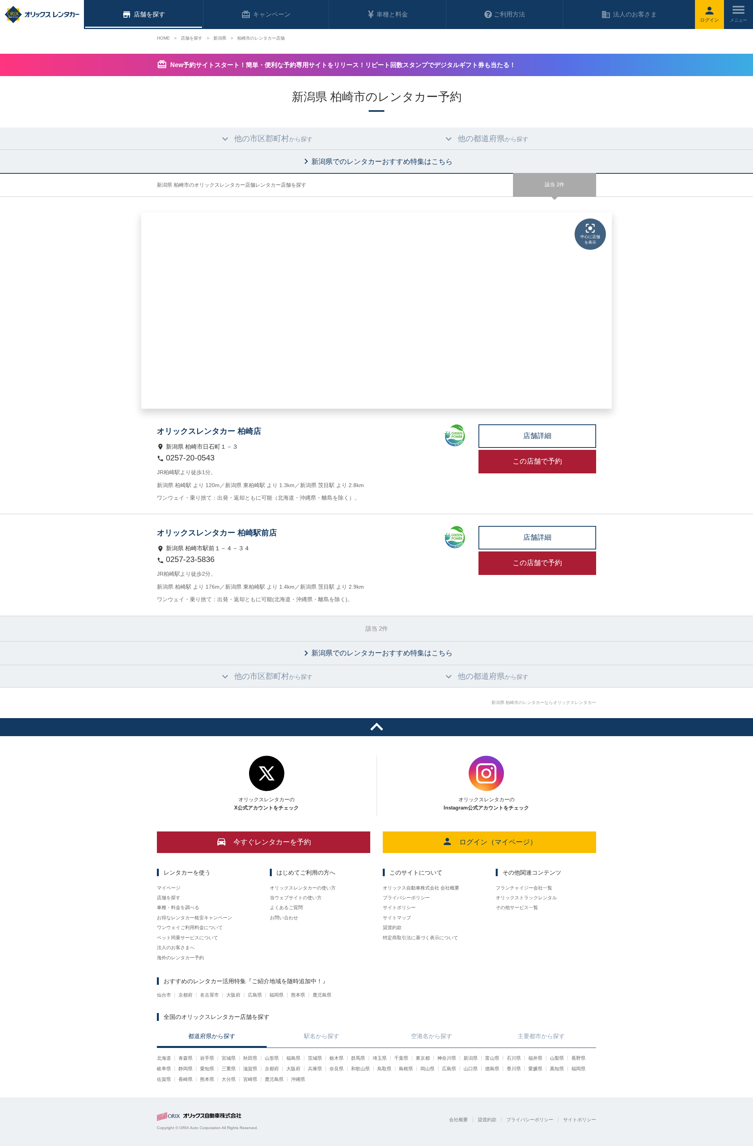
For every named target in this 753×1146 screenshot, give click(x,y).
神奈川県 (446, 1058)
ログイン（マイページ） (498, 842)
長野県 (578, 1058)
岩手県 (207, 1058)
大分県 (229, 1079)
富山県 (492, 1058)
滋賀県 (250, 1068)
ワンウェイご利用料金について (190, 927)
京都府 (185, 995)
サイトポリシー (399, 907)
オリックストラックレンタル (526, 897)
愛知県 (207, 1068)
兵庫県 (315, 1068)
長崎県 (185, 1079)
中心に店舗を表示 (590, 239)
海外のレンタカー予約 (180, 957)
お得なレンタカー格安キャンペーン (194, 917)
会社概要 (458, 1119)
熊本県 (298, 995)
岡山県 (427, 1068)
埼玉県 (380, 1058)
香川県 (514, 1068)
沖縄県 (298, 1079)
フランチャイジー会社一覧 (524, 888)
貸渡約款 (392, 927)
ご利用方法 (509, 14)
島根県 (406, 1068)
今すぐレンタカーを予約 (272, 842)
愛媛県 (535, 1068)
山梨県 (557, 1058)
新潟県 (471, 1058)
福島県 (293, 1058)
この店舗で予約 (537, 461)
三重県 (229, 1068)
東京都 (423, 1058)
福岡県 (276, 995)
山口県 (471, 1068)
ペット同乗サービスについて (187, 937)
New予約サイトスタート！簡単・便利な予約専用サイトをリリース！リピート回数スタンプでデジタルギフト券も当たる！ (343, 65)
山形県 (272, 1058)
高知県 (557, 1068)
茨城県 (315, 1058)
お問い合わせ (284, 917)
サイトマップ (397, 917)
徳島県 (492, 1068)
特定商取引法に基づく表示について (420, 937)
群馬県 (358, 1058)
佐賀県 (164, 1079)
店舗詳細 (537, 436)
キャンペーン (272, 14)
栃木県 (336, 1058)
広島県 (255, 995)
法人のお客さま (635, 14)
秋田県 (250, 1058)
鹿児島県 (322, 995)
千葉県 (401, 1058)
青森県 (185, 1058)
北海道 (164, 1058)
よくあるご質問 (286, 907)
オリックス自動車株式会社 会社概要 (421, 888)
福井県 (535, 1058)
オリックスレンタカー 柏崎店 (209, 431)
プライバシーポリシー (406, 897)
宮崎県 (250, 1079)
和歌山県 (360, 1068)
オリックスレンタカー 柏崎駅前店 (217, 532)
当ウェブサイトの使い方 (296, 897)
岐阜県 (164, 1068)
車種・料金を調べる (178, 907)
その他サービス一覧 (517, 907)
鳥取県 (384, 1068)
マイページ (168, 888)
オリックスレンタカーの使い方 (303, 888)
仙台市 (164, 995)
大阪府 (233, 995)
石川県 (514, 1058)
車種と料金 (392, 14)
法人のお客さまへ (176, 947)
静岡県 (185, 1068)
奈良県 (336, 1068)
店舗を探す (168, 897)
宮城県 (229, 1058)
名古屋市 (209, 995)
